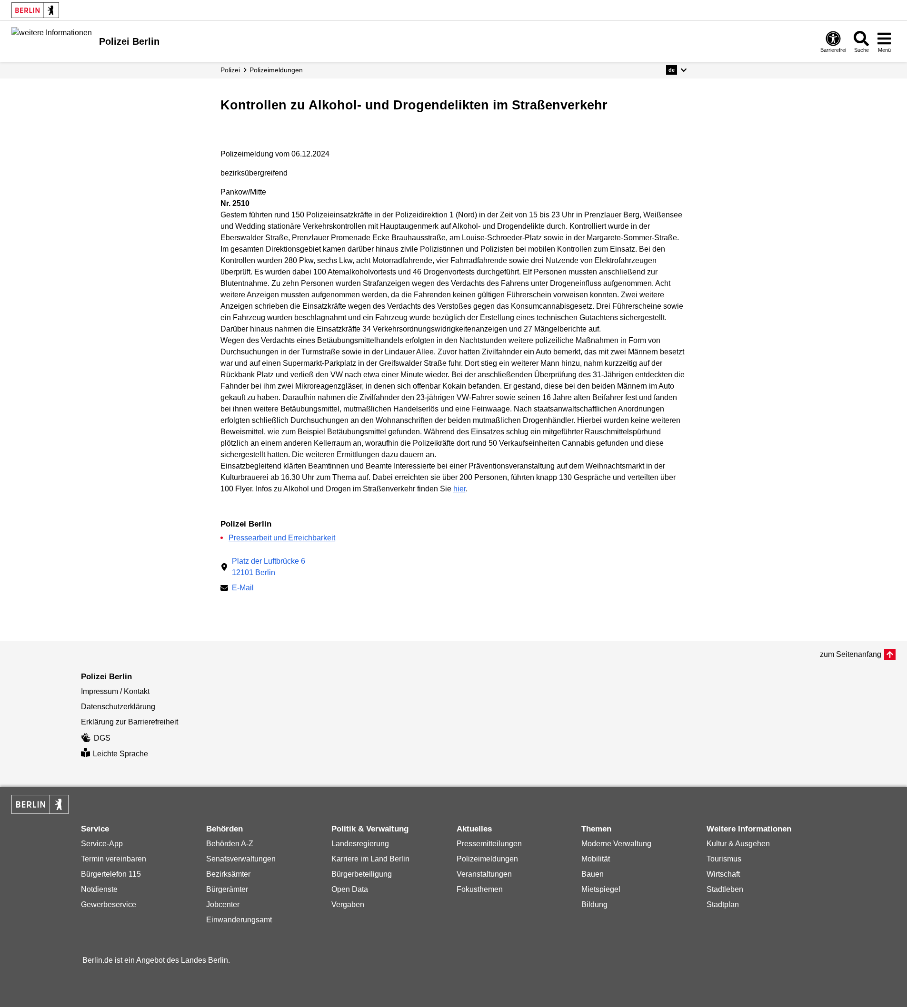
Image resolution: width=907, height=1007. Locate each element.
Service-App (102, 844)
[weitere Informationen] (51, 40)
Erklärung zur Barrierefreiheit (129, 722)
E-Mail (243, 589)
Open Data (349, 889)
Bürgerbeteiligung (361, 874)
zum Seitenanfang (850, 654)
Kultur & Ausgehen (738, 844)
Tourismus (724, 859)
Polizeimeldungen (487, 859)
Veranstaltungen (484, 874)
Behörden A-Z (229, 844)
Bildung (594, 904)
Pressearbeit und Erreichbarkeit (282, 538)
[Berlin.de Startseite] (35, 10)
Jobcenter (222, 904)
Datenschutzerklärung (118, 707)
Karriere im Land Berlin (370, 859)
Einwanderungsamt (239, 920)
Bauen (592, 874)
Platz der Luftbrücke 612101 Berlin (268, 567)
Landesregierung (360, 844)
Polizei (230, 70)
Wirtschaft (723, 874)
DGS (102, 738)
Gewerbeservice (108, 904)
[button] (676, 70)
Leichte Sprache (120, 754)
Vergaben (347, 904)
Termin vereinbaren (113, 859)
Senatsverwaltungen (241, 859)
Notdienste (99, 889)
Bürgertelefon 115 (111, 874)
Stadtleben (725, 889)
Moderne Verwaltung (616, 844)
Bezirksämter (228, 874)
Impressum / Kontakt (115, 691)
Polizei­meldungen (276, 70)
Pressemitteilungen (489, 844)
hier (459, 489)
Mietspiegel (600, 889)
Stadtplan (723, 904)
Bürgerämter (227, 889)
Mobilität (595, 859)
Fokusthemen (480, 889)
